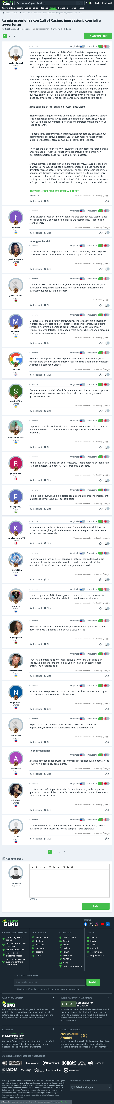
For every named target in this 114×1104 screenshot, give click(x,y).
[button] (108, 232)
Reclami (44, 8)
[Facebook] (85, 924)
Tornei (73, 8)
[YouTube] (102, 924)
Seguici (87, 920)
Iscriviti (93, 982)
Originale (74, 46)
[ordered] (54, 866)
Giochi (20, 8)
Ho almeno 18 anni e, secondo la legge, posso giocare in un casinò (48, 989)
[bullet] (58, 866)
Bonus (28, 8)
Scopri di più (55, 1102)
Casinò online (8, 8)
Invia (95, 906)
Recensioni (63, 8)
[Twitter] (91, 924)
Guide (35, 8)
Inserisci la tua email (25, 980)
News (81, 8)
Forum (53, 8)
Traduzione (92, 46)
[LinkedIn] (108, 924)
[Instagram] (96, 924)
